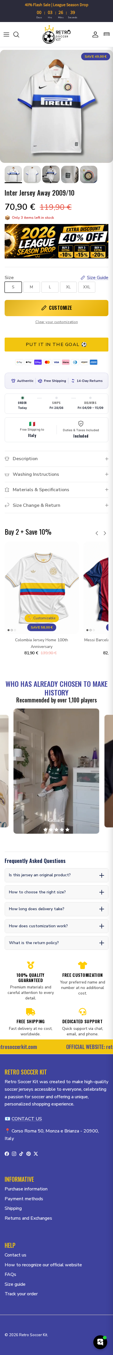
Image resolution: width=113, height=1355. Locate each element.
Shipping (13, 1208)
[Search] (19, 34)
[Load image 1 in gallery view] (56, 106)
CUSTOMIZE (60, 307)
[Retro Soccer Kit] (56, 34)
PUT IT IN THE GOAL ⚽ (56, 344)
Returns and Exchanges (28, 1218)
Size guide (15, 1284)
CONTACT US (27, 1119)
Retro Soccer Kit (33, 1335)
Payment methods (24, 1199)
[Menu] (6, 34)
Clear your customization (56, 322)
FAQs (10, 1274)
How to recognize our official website (43, 1265)
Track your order (21, 1294)
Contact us (15, 1255)
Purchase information (26, 1189)
